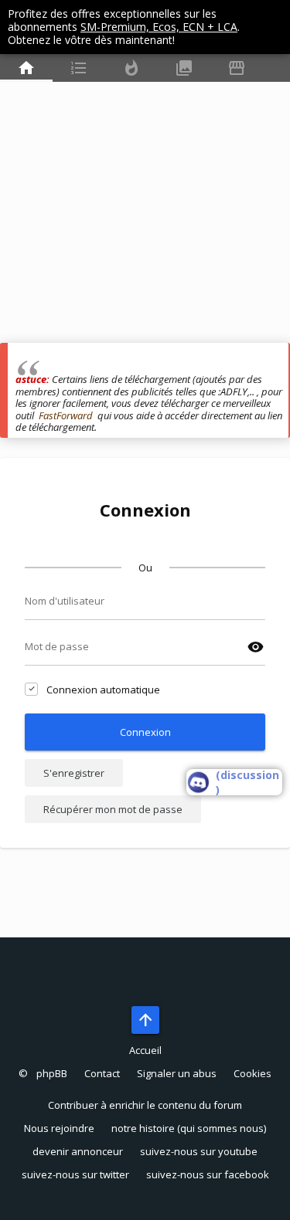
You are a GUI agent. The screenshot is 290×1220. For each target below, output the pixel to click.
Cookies (252, 1073)
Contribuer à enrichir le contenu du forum (145, 1105)
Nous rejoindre (59, 1128)
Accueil (145, 1050)
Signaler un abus (177, 1073)
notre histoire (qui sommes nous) (188, 1128)
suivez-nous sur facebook (207, 1174)
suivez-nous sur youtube (199, 1151)
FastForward (66, 415)
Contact (102, 1073)
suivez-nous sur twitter (75, 1174)
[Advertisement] (145, 198)
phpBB (51, 1073)
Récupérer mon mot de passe (113, 809)
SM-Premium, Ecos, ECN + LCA (158, 26)
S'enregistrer (73, 773)
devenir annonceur (77, 1151)
